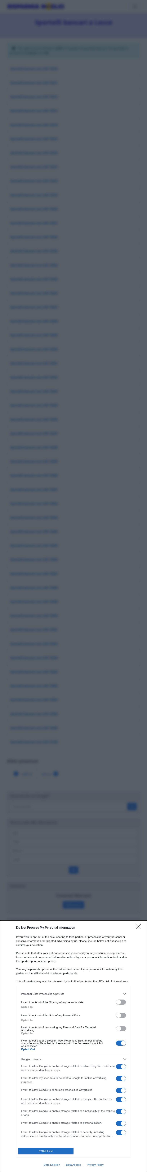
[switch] (121, 1002)
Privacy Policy (95, 1164)
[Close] (139, 928)
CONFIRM (46, 1151)
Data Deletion (52, 1164)
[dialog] (73, 1046)
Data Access (73, 1164)
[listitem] (73, 994)
